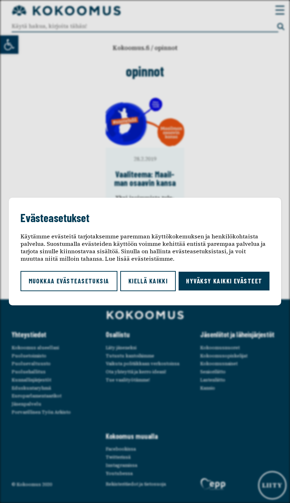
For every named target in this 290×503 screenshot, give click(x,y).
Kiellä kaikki (148, 281)
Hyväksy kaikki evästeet (224, 281)
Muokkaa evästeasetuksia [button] (69, 281)
